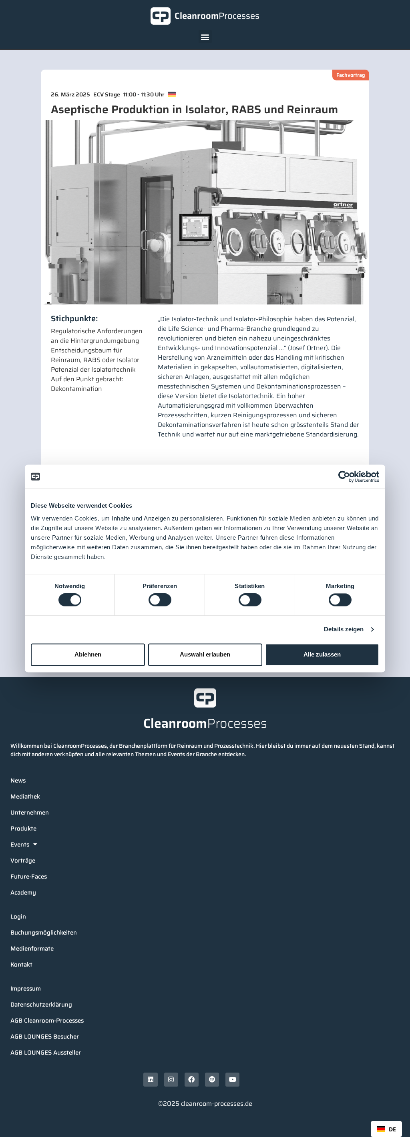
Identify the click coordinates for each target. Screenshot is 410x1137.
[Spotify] (212, 1080)
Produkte (23, 828)
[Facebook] (192, 1080)
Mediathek (25, 796)
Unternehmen (29, 812)
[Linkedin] (150, 1080)
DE (392, 1129)
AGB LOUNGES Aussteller (45, 1052)
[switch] (160, 600)
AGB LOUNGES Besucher (44, 1036)
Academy (23, 892)
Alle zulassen (322, 654)
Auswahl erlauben (205, 654)
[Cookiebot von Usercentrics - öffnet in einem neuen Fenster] (344, 476)
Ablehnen (87, 654)
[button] (205, 36)
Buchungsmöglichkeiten (43, 932)
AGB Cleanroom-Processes (47, 1020)
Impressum (25, 988)
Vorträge (22, 860)
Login (18, 916)
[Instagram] (171, 1080)
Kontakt (21, 964)
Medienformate (32, 948)
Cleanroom (217, 16)
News (18, 780)
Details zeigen (344, 629)
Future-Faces (28, 876)
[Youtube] (232, 1080)
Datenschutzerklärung (41, 1004)
